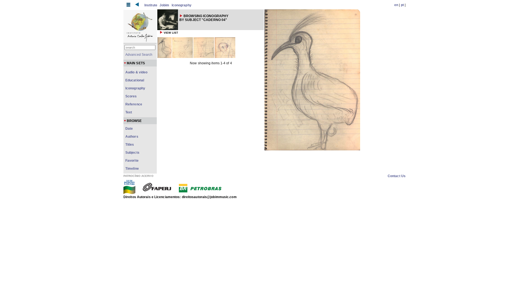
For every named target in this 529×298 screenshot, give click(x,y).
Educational (134, 80)
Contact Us (397, 176)
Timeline (132, 169)
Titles (129, 145)
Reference (133, 104)
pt (402, 5)
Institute (150, 5)
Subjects (132, 153)
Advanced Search (139, 55)
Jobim (164, 5)
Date (129, 129)
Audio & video (136, 72)
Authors (131, 137)
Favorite (132, 161)
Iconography (181, 5)
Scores (131, 96)
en (396, 5)
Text (128, 112)
